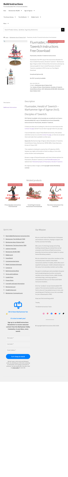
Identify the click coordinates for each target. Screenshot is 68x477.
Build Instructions (13, 4)
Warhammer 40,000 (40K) (13, 252)
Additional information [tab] (10, 107)
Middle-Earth (35, 17)
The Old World (22, 17)
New (4, 10)
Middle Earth (9, 255)
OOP (43, 89)
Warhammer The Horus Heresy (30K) (16, 245)
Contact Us (9, 268)
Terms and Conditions (12, 274)
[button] (15, 41)
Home (6, 37)
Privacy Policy (9, 280)
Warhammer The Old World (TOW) (15, 239)
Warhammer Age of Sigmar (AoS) (18, 37)
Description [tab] (6, 102)
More (4, 23)
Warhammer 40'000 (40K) (51, 89)
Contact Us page (29, 128)
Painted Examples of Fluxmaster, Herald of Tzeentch (47, 161)
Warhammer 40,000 (14, 10)
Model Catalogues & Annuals (14, 264)
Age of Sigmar (28, 10)
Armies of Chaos (37, 87)
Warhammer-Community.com (14, 293)
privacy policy (16, 368)
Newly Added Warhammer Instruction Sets (18, 236)
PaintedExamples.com (53, 159)
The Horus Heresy (8, 17)
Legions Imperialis (11, 248)
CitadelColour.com (11, 290)
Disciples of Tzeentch (56, 87)
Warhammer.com (10, 287)
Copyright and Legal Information (15, 283)
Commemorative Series (12, 261)
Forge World (9, 258)
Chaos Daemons (46, 87)
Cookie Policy (9, 277)
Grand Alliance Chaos (35, 89)
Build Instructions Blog (12, 271)
